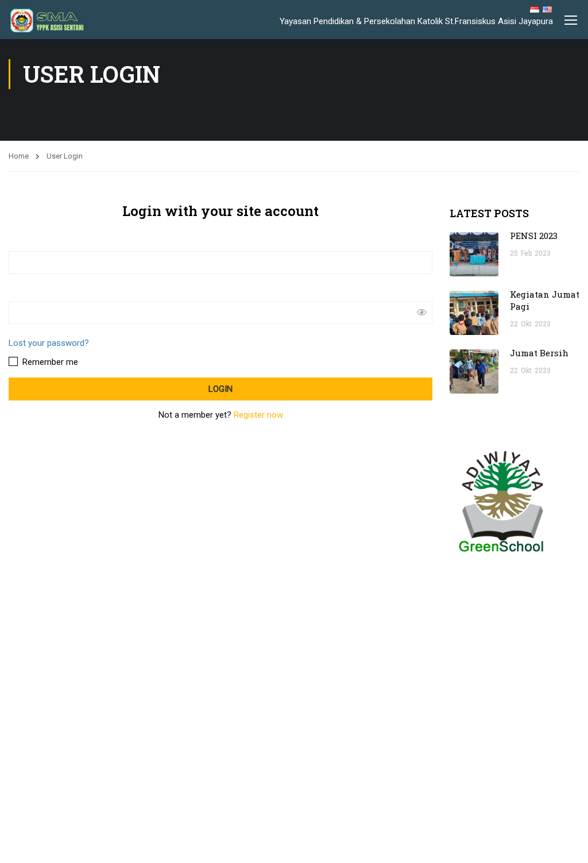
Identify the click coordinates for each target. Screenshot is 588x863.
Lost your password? (49, 343)
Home (19, 156)
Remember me (49, 362)
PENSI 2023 (534, 235)
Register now (258, 415)
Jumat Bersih (539, 353)
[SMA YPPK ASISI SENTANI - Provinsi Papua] (56, 21)
